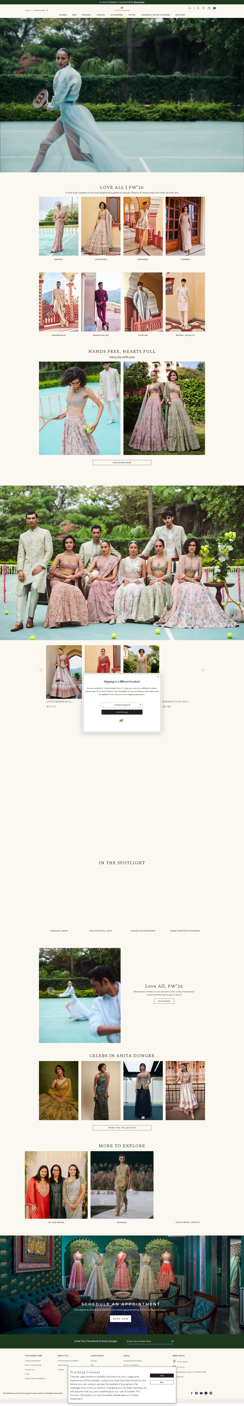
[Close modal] (158, 677)
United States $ (122, 705)
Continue (122, 712)
